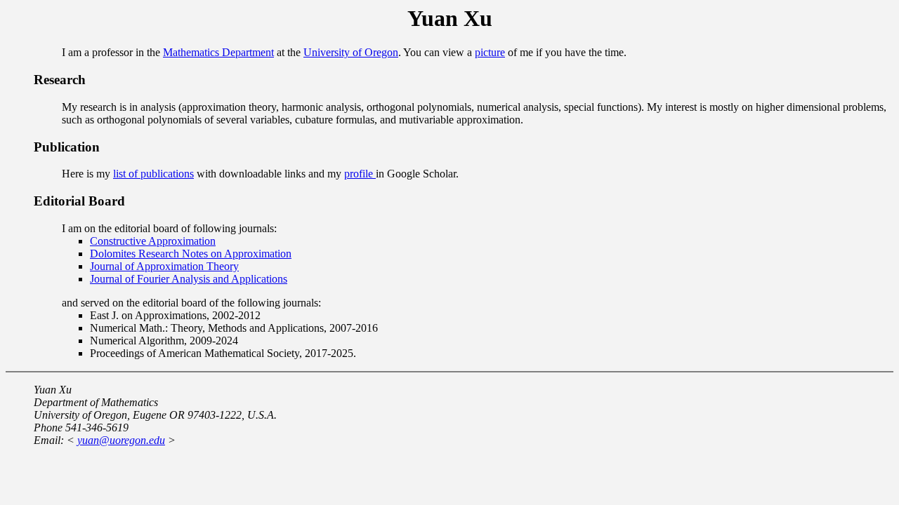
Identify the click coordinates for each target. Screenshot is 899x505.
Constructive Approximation (153, 241)
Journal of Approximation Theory (164, 266)
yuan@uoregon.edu (121, 440)
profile (360, 174)
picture (490, 52)
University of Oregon (350, 52)
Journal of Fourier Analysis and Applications (188, 279)
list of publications (153, 174)
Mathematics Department (218, 52)
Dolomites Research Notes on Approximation (190, 254)
